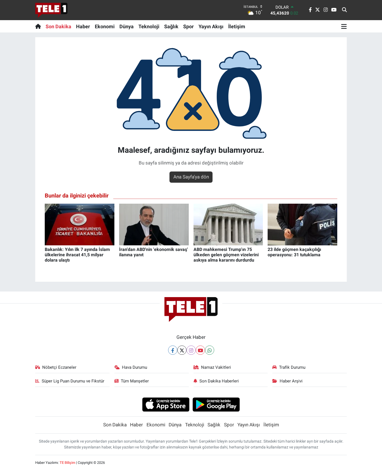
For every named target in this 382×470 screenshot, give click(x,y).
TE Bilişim (67, 462)
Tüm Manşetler (135, 381)
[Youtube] (200, 350)
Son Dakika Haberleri (219, 381)
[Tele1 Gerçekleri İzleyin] (51, 10)
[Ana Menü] (344, 26)
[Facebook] (172, 350)
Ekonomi (105, 26)
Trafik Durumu (292, 367)
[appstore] (165, 404)
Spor (188, 26)
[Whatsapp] (209, 350)
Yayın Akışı (211, 26)
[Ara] (344, 10)
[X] (182, 350)
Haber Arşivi (291, 381)
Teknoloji (148, 26)
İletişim (236, 26)
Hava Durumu (134, 367)
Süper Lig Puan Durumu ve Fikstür (73, 381)
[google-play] (216, 404)
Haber (83, 26)
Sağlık (171, 26)
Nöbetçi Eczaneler (59, 367)
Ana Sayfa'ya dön (191, 177)
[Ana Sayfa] (39, 26)
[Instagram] (191, 350)
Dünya (126, 26)
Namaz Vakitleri (216, 367)
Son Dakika (58, 26)
